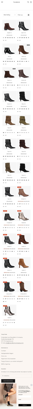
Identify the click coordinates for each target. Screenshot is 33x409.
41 (14, 37)
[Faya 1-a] (24, 167)
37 (5, 37)
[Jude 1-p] (24, 262)
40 (12, 37)
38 (7, 37)
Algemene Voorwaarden (8, 358)
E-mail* (19, 399)
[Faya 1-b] (24, 144)
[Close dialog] (31, 385)
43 (5, 40)
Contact (3, 350)
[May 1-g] (9, 167)
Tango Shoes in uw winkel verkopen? (12, 361)
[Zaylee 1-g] (9, 25)
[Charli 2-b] (24, 72)
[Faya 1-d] (9, 144)
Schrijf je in (25, 405)
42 (3, 40)
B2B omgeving (5, 364)
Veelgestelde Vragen (7, 353)
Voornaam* (20, 394)
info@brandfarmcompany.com (14, 343)
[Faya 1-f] (9, 120)
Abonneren (8, 381)
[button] (9, 15)
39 (10, 37)
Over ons (3, 356)
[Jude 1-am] (24, 25)
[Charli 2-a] (9, 96)
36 (3, 37)
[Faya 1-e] (24, 120)
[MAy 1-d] (24, 96)
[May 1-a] (9, 191)
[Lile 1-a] (9, 49)
